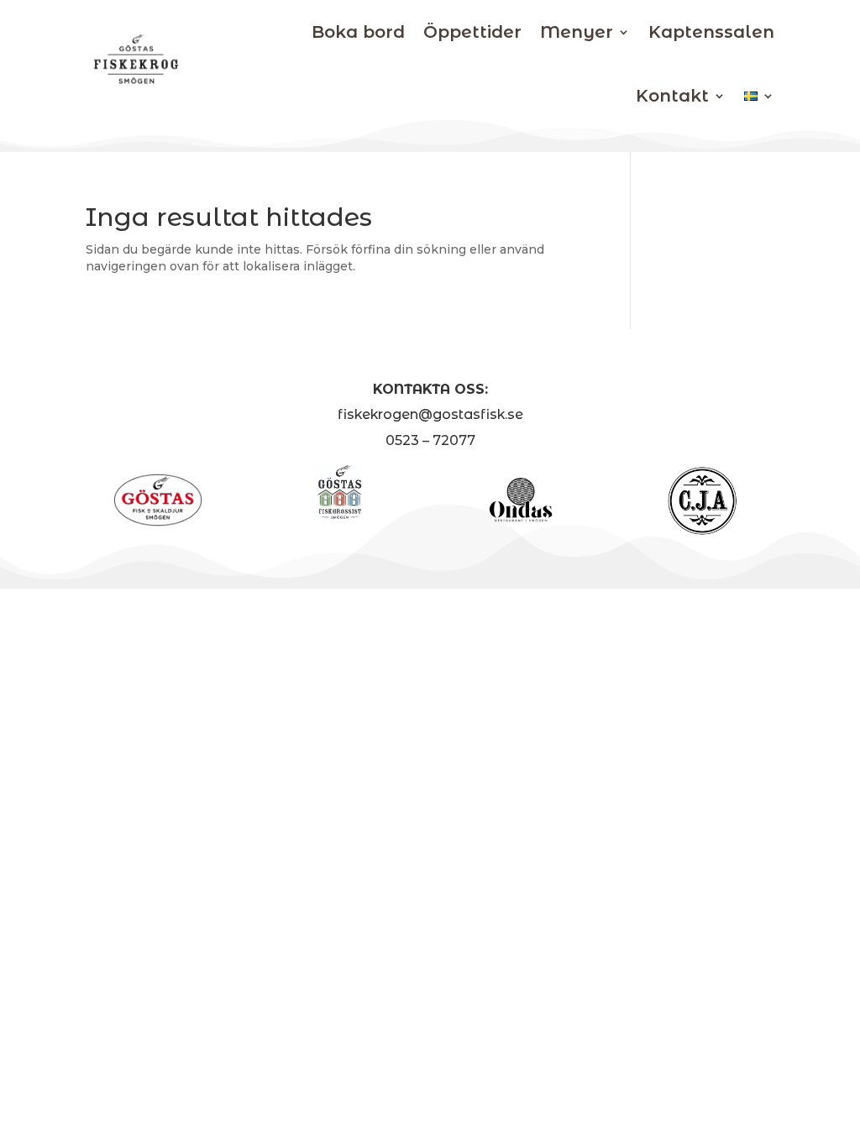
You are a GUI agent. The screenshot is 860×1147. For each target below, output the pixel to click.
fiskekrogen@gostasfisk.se (430, 414)
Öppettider (472, 32)
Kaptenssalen (711, 32)
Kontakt (672, 96)
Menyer (576, 32)
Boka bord (358, 32)
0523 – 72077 (430, 440)
